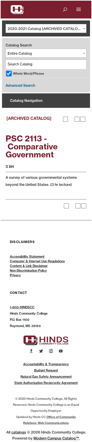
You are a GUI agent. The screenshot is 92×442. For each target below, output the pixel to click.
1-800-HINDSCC (22, 307)
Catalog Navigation (26, 100)
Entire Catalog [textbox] (20, 53)
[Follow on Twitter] (41, 350)
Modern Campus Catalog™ (56, 438)
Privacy (15, 275)
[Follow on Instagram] (50, 350)
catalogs (18, 432)
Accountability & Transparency (46, 364)
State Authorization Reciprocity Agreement (46, 383)
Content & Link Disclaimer (29, 266)
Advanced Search (20, 85)
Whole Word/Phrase (28, 74)
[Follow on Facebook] (31, 350)
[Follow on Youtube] (60, 350)
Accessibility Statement (27, 257)
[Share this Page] (71, 119)
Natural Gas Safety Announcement (46, 377)
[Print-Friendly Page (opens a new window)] (77, 119)
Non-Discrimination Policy (28, 271)
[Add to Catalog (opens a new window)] (65, 119)
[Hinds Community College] (17, 9)
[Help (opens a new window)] (82, 119)
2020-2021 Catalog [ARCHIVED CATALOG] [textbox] (45, 28)
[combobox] (46, 28)
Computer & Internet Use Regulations (37, 261)
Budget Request (46, 370)
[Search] (81, 64)
